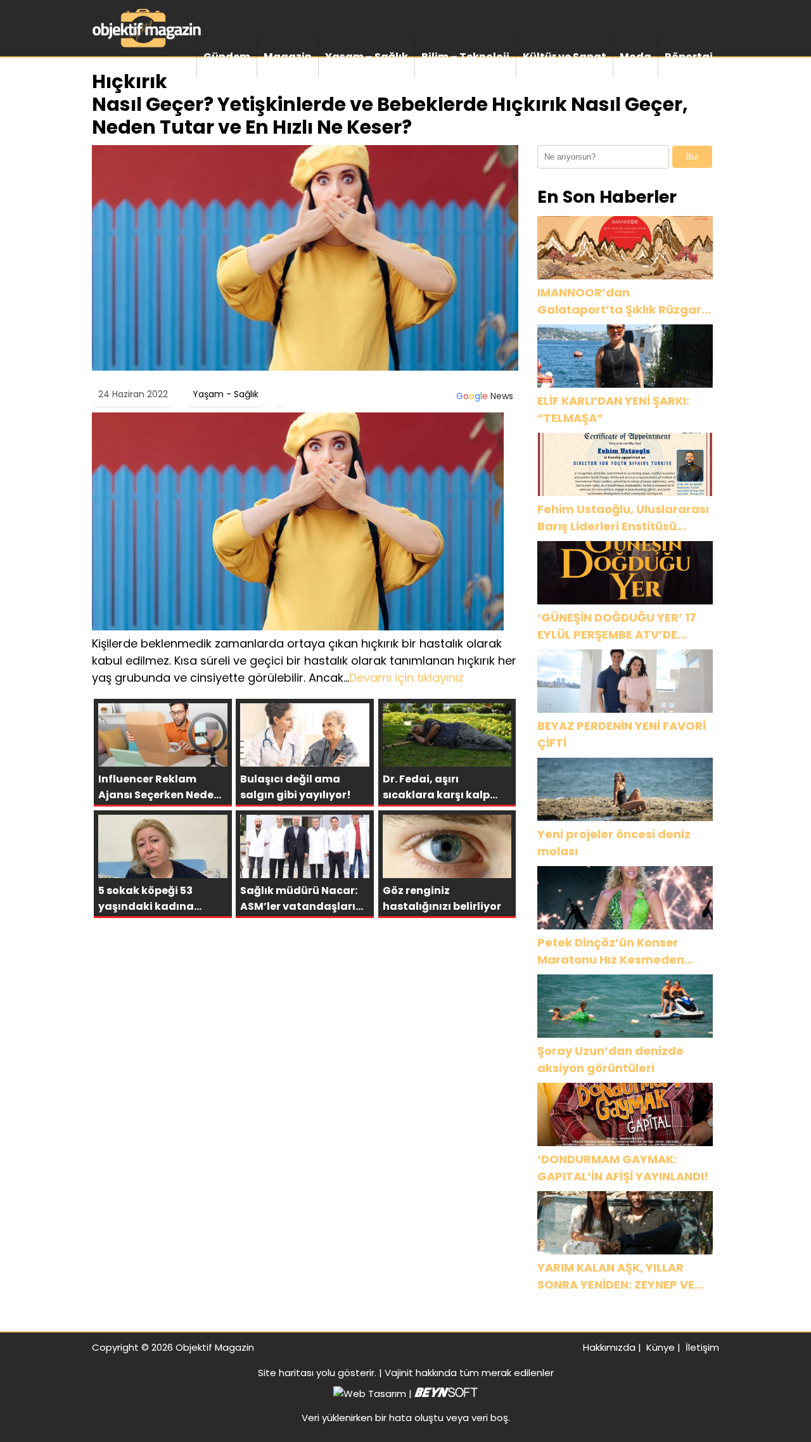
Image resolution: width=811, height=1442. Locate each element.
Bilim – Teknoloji (465, 56)
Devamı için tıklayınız (406, 678)
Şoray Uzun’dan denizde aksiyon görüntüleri (610, 1059)
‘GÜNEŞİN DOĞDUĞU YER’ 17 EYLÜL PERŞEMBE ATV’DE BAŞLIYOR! (616, 626)
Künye (660, 1347)
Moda (635, 56)
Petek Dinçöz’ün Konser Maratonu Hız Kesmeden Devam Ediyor (610, 951)
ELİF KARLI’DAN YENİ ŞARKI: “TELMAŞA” (613, 409)
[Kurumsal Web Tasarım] (446, 1393)
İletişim (702, 1347)
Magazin (288, 56)
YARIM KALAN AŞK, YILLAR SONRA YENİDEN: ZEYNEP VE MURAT (615, 1276)
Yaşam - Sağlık (226, 394)
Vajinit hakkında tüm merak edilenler (469, 1372)
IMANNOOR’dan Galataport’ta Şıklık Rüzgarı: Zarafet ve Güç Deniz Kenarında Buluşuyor (622, 301)
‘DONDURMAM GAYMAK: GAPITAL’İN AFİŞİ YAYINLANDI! (622, 1167)
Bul (692, 157)
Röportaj (689, 56)
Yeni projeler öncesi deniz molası (614, 842)
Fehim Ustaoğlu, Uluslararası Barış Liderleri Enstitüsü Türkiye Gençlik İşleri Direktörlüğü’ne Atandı (623, 518)
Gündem (226, 56)
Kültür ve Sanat (564, 56)
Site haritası (286, 1372)
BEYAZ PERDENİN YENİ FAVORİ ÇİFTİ (621, 734)
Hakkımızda (609, 1347)
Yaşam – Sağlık (366, 56)
